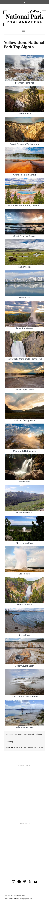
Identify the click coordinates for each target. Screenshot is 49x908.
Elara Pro (7, 895)
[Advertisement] (24, 792)
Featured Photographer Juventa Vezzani (23, 747)
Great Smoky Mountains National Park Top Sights (24, 738)
